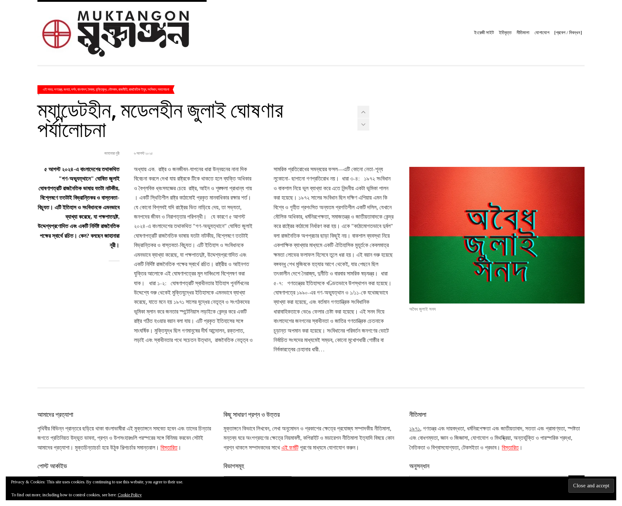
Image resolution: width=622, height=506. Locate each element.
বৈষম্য (91, 89)
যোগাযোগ (542, 32)
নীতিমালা (523, 32)
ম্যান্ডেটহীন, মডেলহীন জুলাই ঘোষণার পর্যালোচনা (160, 118)
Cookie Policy (130, 494)
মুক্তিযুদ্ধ (101, 89)
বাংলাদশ (81, 89)
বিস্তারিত (169, 448)
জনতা (67, 89)
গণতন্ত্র (58, 89)
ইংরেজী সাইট (484, 32)
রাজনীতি (122, 89)
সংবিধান (152, 89)
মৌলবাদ (112, 89)
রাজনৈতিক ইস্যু (137, 89)
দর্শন (73, 89)
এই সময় (48, 89)
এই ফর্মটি (289, 448)
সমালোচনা (163, 89)
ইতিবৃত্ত (505, 32)
